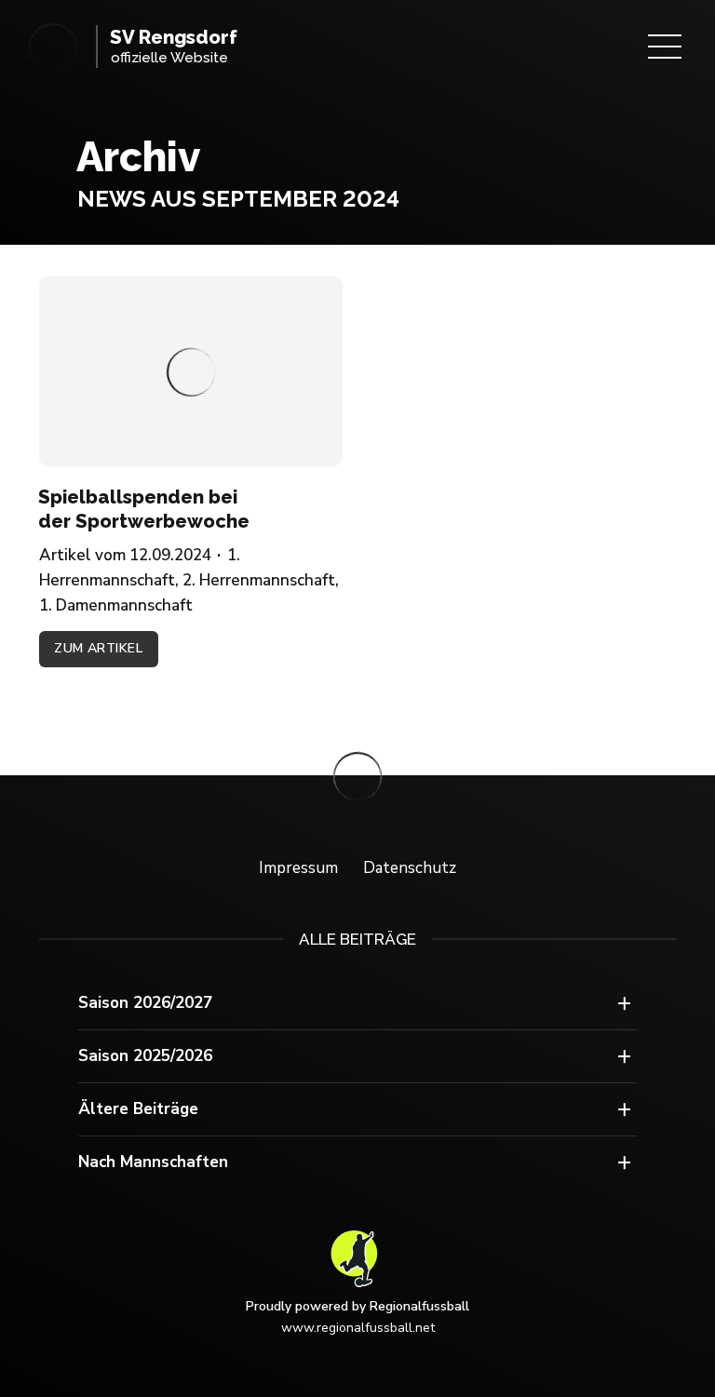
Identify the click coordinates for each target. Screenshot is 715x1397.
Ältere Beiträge (138, 1109)
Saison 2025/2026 (145, 1056)
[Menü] (665, 46)
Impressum (298, 868)
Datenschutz (409, 868)
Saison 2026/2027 (145, 1003)
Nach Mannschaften (153, 1162)
